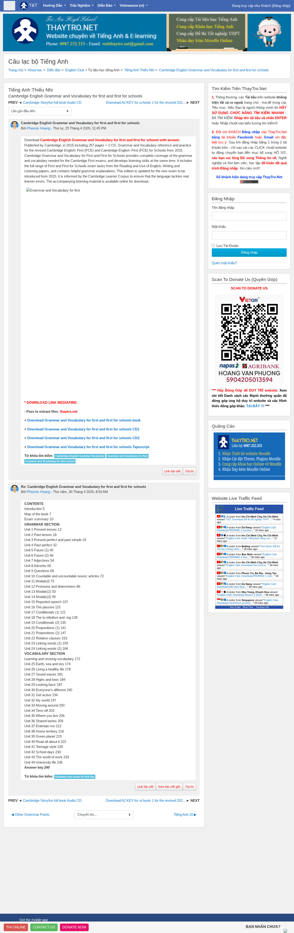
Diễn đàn (53, 70)
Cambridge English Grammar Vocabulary (80, 456)
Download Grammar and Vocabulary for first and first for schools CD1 (83, 429)
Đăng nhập (281, 6)
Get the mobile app (34, 920)
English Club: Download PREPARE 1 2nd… (250, 576)
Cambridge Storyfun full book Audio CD (52, 102)
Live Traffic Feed (249, 509)
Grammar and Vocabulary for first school (50, 461)
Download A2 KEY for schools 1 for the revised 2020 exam (150, 102)
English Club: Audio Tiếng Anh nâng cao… (249, 538)
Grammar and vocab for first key (74, 776)
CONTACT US (44, 927)
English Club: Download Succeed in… (247, 565)
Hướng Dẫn (53, 5)
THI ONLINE (15, 927)
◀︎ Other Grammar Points (30, 814)
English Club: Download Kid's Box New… (247, 585)
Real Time (248, 607)
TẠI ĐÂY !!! (255, 406)
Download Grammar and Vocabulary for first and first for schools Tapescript (88, 447)
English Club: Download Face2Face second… (248, 601)
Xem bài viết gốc (169, 786)
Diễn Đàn (105, 5)
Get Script (235, 607)
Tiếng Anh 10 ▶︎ (185, 814)
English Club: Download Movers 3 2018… (241, 594)
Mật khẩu (219, 227)
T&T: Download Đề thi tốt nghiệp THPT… (249, 519)
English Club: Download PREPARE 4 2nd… (247, 555)
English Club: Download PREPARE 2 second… (247, 529)
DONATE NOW (74, 927)
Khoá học (35, 70)
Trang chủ (15, 70)
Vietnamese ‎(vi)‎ (132, 5)
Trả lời (189, 471)
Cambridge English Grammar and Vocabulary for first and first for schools (214, 70)
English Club (74, 70)
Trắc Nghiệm (80, 5)
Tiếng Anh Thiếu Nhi (139, 70)
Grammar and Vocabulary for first (127, 456)
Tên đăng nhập (223, 207)
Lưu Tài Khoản (227, 246)
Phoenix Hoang (38, 128)
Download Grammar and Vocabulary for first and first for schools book (84, 420)
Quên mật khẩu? (224, 263)
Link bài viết (172, 471)
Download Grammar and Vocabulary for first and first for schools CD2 (83, 438)
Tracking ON (262, 607)
